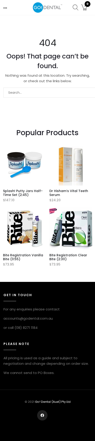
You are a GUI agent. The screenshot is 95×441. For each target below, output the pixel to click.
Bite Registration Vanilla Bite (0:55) (23, 257)
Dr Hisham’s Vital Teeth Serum (68, 193)
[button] (5, 8)
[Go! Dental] (47, 7)
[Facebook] (42, 415)
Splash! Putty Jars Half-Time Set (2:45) (23, 193)
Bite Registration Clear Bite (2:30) (68, 257)
